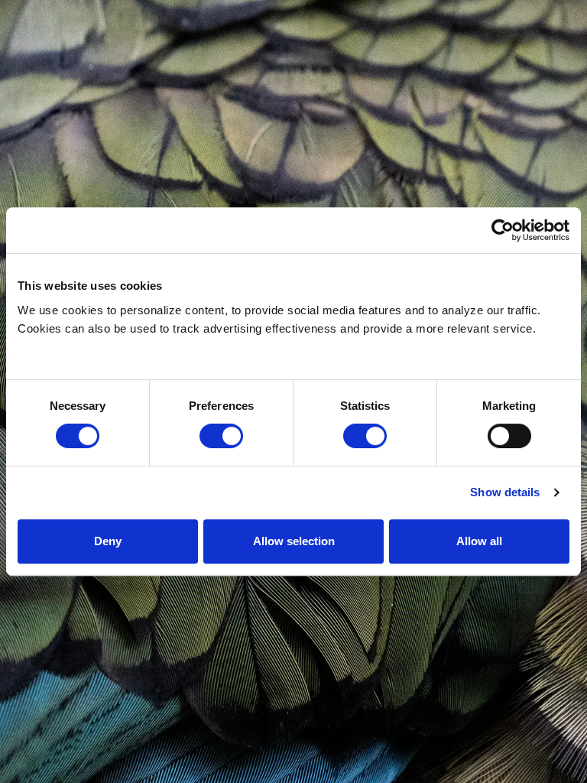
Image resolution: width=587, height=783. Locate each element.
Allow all (479, 540)
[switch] (221, 436)
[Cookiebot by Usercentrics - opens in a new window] (502, 230)
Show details (505, 492)
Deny (108, 540)
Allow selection (294, 540)
